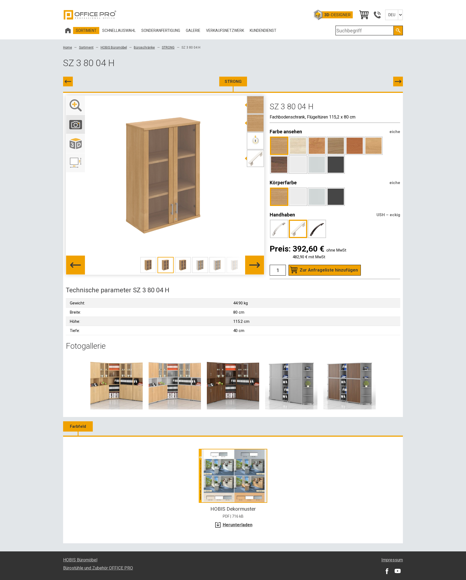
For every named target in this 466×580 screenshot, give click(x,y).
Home (67, 47)
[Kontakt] (377, 14)
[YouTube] (397, 570)
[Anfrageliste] (363, 14)
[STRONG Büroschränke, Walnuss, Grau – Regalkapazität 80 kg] (349, 383)
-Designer (337, 14)
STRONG (168, 47)
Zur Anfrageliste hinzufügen (329, 270)
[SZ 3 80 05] (398, 81)
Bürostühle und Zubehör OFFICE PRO (98, 568)
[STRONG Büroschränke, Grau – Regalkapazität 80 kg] (291, 383)
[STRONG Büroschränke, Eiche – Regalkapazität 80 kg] (116, 383)
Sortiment (86, 47)
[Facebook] (386, 570)
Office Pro (90, 14)
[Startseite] (68, 30)
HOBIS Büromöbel (114, 47)
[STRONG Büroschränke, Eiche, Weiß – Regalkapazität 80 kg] (175, 383)
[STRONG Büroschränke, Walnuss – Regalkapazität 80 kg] (233, 383)
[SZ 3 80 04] (68, 81)
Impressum (392, 559)
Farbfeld (78, 426)
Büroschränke (144, 47)
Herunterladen (237, 524)
